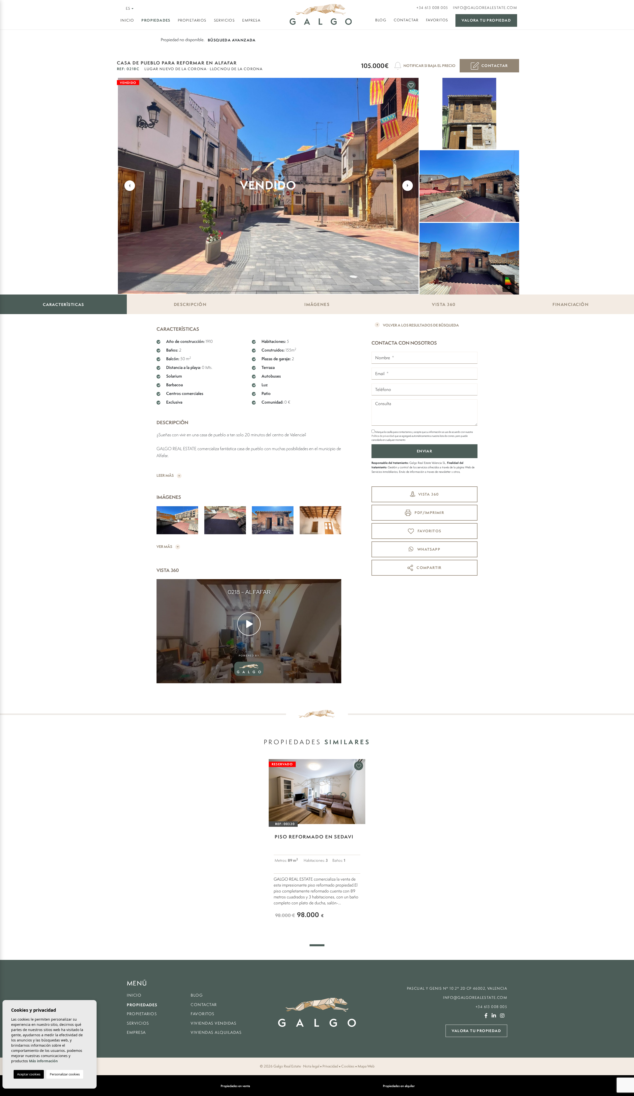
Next (408, 185)
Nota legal (311, 1066)
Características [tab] (63, 304)
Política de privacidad (383, 436)
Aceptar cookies (28, 1074)
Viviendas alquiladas (216, 1032)
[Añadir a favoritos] (411, 85)
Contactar (406, 20)
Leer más (165, 475)
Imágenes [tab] (317, 304)
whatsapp (428, 549)
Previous (126, 185)
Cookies (347, 1066)
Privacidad (330, 1066)
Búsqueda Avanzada (232, 40)
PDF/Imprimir (429, 512)
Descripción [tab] (190, 304)
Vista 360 (428, 494)
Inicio (127, 20)
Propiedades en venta (235, 1086)
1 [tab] (317, 945)
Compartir (429, 567)
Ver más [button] (165, 546)
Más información (43, 1061)
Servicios (224, 20)
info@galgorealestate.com (485, 7)
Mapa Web (366, 1066)
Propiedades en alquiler (399, 1086)
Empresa (251, 20)
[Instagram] (503, 1016)
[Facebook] (487, 1016)
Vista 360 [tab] (444, 304)
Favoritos (437, 20)
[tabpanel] (317, 846)
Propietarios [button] (192, 20)
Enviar (424, 451)
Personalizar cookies (65, 1074)
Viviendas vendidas (213, 1023)
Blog (381, 20)
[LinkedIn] (495, 1016)
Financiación (571, 304)
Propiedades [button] (155, 20)
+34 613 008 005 (432, 7)
